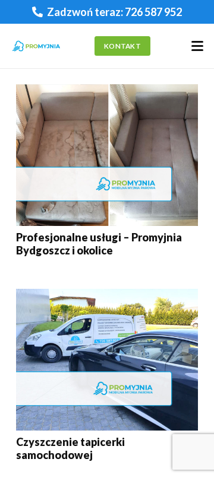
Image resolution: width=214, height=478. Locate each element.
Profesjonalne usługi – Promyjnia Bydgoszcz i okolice (99, 244)
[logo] (36, 46)
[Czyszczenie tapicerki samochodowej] (107, 360)
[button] (197, 46)
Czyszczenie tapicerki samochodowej (70, 448)
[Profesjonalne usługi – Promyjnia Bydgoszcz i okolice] (107, 155)
